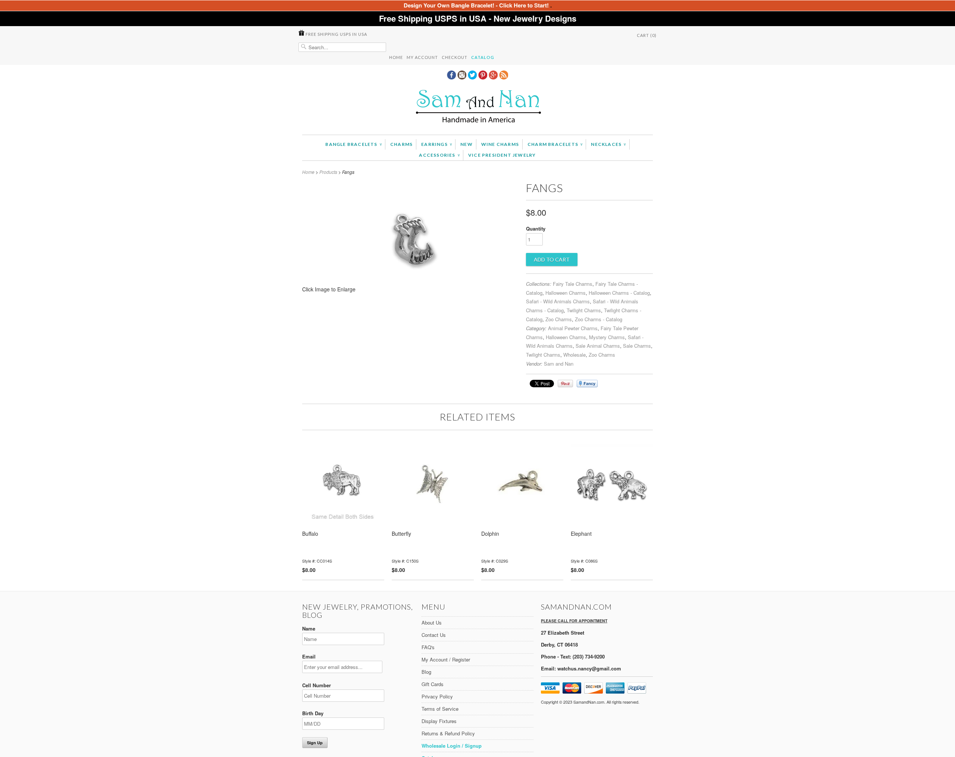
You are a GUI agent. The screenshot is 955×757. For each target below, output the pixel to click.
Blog (426, 671)
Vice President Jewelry (502, 155)
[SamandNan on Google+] (494, 77)
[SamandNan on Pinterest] (483, 77)
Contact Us (434, 634)
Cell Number (316, 685)
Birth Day (312, 713)
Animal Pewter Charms (573, 328)
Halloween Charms (565, 292)
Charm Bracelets (554, 144)
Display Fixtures (439, 721)
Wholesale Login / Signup (452, 745)
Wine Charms (500, 144)
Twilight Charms (584, 310)
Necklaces (608, 144)
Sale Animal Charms (598, 345)
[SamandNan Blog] (503, 77)
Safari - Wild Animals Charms (558, 301)
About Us (432, 622)
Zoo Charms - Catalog (598, 319)
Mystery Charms (607, 337)
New (466, 144)
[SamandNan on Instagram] (462, 77)
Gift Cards (433, 684)
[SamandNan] (477, 107)
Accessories (439, 155)
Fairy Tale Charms (572, 283)
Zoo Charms (558, 319)
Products (328, 172)
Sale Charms (637, 345)
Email (309, 656)
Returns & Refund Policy (448, 733)
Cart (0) (647, 35)
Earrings (436, 144)
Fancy (587, 383)
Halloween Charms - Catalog (619, 292)
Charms (401, 144)
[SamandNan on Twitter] (473, 77)
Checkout (454, 57)
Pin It (565, 383)
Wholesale (574, 354)
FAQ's (428, 647)
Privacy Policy (437, 696)
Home (396, 57)
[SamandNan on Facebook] (452, 77)
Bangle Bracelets (353, 144)
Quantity (535, 228)
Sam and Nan (558, 363)
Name (308, 628)
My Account (422, 57)
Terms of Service (440, 708)
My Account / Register (446, 659)
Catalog (482, 57)
